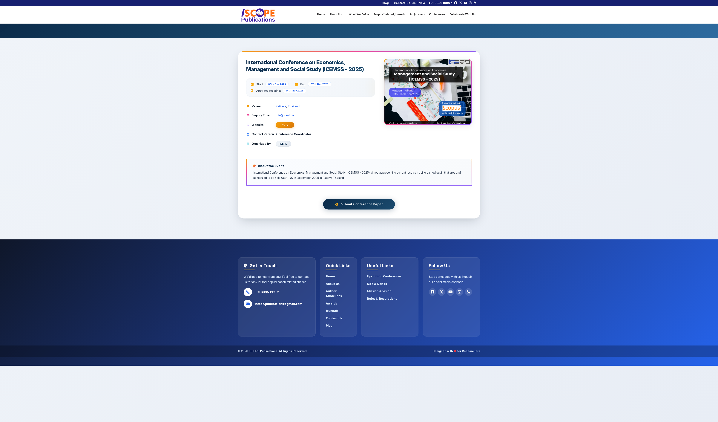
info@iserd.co (285, 115)
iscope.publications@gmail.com (278, 304)
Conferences (437, 14)
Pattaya (281, 106)
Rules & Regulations (382, 298)
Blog (385, 3)
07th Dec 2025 (319, 84)
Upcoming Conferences (384, 276)
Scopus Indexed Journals (389, 14)
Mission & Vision (379, 291)
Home (321, 14)
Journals (332, 311)
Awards (331, 303)
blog (329, 325)
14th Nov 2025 (294, 90)
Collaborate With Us (462, 14)
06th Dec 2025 (277, 84)
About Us (335, 14)
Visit (286, 125)
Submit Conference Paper (362, 204)
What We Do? (358, 14)
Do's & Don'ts (377, 284)
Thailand (294, 106)
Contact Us (402, 3)
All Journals (417, 14)
